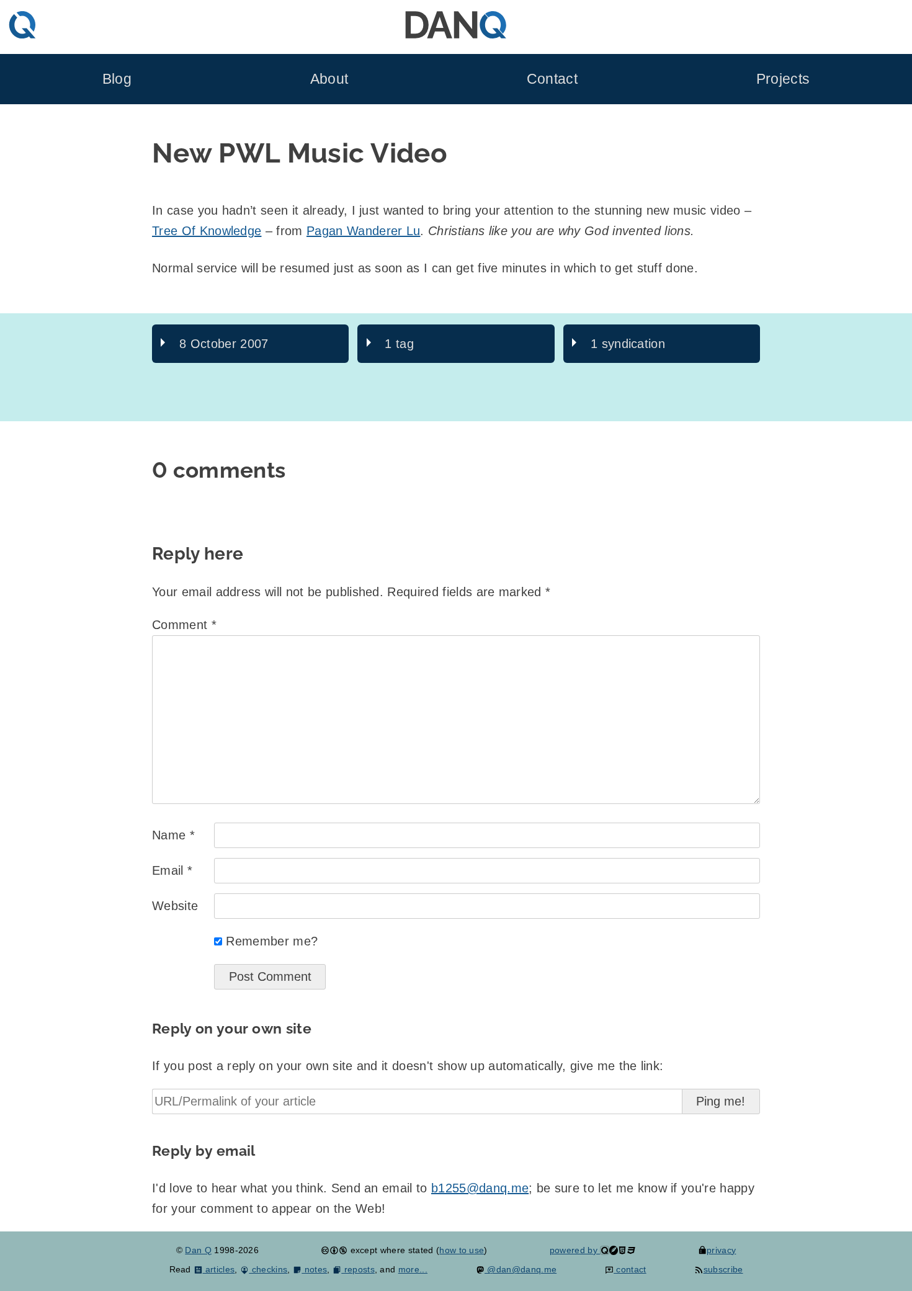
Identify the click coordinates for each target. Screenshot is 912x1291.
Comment (184, 625)
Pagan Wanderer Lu (363, 231)
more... (412, 1269)
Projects (783, 79)
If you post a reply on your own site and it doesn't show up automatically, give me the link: (407, 1066)
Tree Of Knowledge (206, 231)
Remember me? (272, 941)
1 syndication (628, 344)
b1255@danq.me (480, 1188)
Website (175, 906)
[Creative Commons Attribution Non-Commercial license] (334, 1250)
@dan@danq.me (521, 1269)
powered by (575, 1250)
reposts (358, 1269)
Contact (552, 79)
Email (172, 870)
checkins (268, 1269)
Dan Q (198, 1250)
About (329, 79)
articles (219, 1269)
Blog (117, 79)
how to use (461, 1250)
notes (314, 1269)
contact (630, 1269)
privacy (721, 1250)
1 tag (399, 344)
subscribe (723, 1269)
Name (173, 835)
